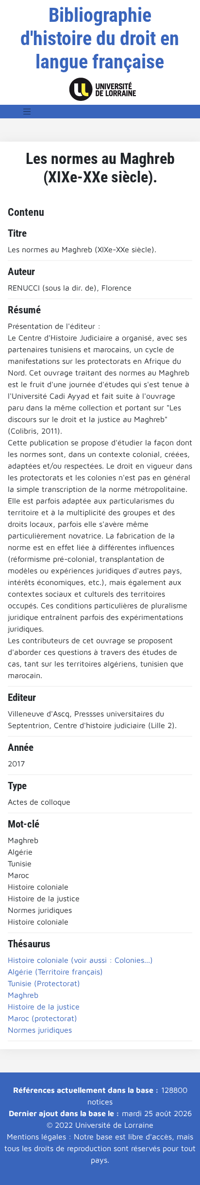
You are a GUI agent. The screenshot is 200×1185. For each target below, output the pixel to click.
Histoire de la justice (44, 1006)
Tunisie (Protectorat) (44, 983)
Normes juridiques (40, 1029)
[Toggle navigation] (27, 111)
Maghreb (23, 994)
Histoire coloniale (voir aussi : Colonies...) (80, 960)
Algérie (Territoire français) (55, 971)
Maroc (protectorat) (42, 1018)
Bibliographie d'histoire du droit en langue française (99, 38)
